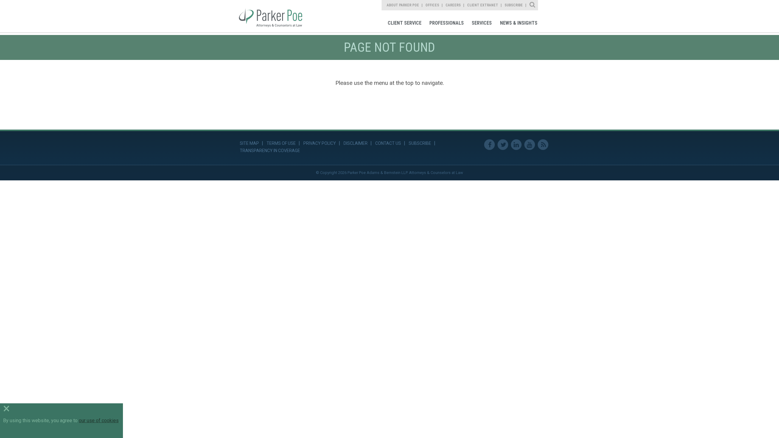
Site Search (532, 5)
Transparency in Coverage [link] (270, 150)
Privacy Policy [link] (319, 143)
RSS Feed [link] (543, 144)
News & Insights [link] (518, 23)
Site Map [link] (249, 143)
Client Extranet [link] (482, 5)
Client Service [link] (404, 23)
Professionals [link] (446, 23)
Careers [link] (453, 5)
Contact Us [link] (388, 143)
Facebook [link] (489, 144)
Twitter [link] (503, 144)
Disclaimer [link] (356, 143)
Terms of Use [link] (281, 143)
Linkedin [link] (516, 144)
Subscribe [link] (514, 5)
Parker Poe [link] (274, 16)
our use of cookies (99, 420)
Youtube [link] (529, 144)
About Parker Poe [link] (403, 5)
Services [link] (482, 23)
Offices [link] (432, 5)
